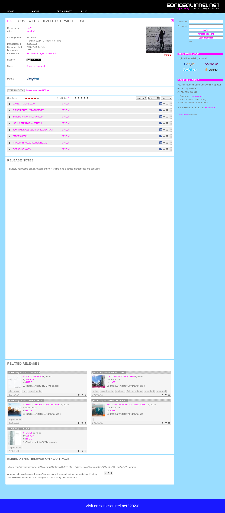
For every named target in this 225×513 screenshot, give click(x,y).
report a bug (183, 8)
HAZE (11, 21)
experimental (35, 391)
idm (24, 391)
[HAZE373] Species (19, 429)
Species (27, 433)
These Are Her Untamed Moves (28, 110)
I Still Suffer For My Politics (27, 123)
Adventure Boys (33, 376)
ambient (120, 391)
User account (196, 96)
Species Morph (20, 136)
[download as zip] (141, 98)
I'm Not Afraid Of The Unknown (28, 117)
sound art (149, 391)
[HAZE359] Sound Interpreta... (25, 400)
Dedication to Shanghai (121, 376)
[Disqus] (88, 219)
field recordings (134, 391)
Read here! (210, 107)
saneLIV (30, 31)
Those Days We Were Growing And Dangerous (30, 143)
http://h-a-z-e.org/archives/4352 (41, 53)
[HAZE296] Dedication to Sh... (108, 372)
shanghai (161, 391)
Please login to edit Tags (37, 90)
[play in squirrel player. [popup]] (166, 98)
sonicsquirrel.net (184, 114)
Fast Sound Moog (21, 149)
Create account (206, 34)
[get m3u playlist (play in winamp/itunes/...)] (154, 98)
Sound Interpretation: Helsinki (41, 404)
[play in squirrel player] (14, 381)
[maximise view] (172, 21)
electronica (14, 391)
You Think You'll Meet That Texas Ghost (33, 130)
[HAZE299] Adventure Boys (24, 372)
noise (95, 391)
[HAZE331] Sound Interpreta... (109, 400)
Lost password (206, 38)
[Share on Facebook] (160, 103)
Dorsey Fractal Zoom (24, 104)
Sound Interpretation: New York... (127, 404)
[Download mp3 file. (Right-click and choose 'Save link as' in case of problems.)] (164, 103)
